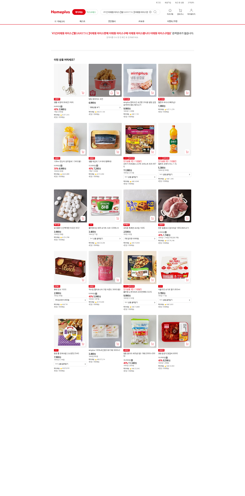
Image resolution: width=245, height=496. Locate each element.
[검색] (156, 12)
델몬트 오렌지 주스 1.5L (167, 164)
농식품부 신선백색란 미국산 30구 (67, 228)
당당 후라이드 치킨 (96, 99)
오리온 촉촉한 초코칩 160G (134, 228)
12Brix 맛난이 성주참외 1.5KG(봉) (67, 161)
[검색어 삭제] (150, 12)
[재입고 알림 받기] (111, 92)
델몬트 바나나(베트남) (167, 102)
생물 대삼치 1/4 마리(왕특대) (100, 161)
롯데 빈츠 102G (60, 290)
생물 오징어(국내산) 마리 (64, 102)
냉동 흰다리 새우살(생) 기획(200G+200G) (139, 355)
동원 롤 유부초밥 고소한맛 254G (66, 354)
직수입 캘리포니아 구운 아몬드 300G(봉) (105, 290)
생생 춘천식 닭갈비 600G (168, 354)
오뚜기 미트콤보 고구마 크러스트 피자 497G (139, 165)
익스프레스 (91, 12)
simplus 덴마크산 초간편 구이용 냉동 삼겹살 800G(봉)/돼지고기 (139, 103)
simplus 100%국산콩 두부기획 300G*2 (104, 350)
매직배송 (79, 12)
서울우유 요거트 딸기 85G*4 (169, 290)
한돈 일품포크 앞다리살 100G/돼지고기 (173, 228)
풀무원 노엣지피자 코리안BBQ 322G (137, 292)
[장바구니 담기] (83, 92)
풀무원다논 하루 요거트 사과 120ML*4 (104, 228)
